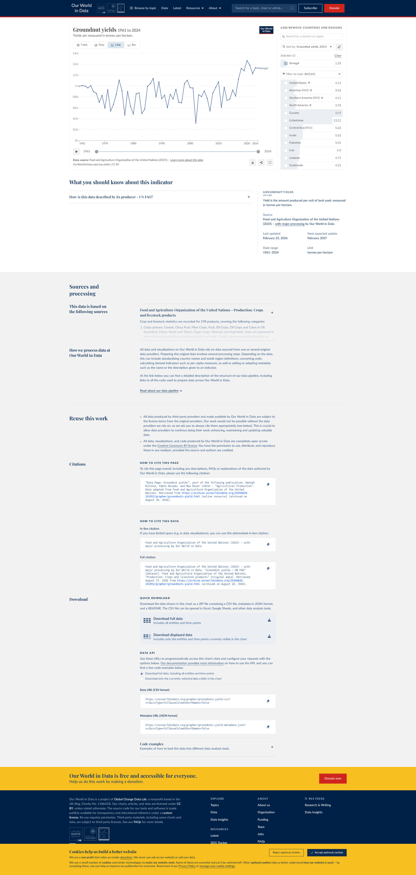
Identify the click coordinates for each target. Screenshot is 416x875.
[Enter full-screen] (269, 162)
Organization (266, 812)
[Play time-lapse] (76, 151)
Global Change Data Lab (130, 799)
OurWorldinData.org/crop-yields (91, 164)
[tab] (82, 45)
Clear (338, 55)
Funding (263, 819)
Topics (215, 805)
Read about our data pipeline (159, 390)
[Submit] (291, 8)
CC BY (115, 164)
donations (126, 857)
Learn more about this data (186, 160)
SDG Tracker (219, 842)
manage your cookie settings (217, 866)
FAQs (137, 822)
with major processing (289, 224)
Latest (177, 8)
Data (164, 8)
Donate (334, 8)
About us (264, 805)
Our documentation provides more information (192, 663)
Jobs (261, 834)
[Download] (252, 162)
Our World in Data (82, 8)
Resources (193, 8)
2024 (268, 151)
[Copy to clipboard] (264, 484)
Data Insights (219, 819)
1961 (86, 151)
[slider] (96, 151)
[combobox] (264, 8)
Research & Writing (318, 805)
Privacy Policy (187, 866)
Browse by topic (145, 8)
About (213, 8)
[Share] (261, 162)
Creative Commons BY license (177, 445)
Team (261, 827)
